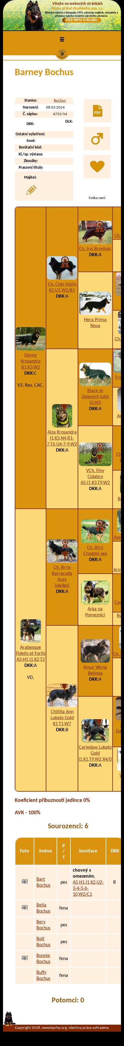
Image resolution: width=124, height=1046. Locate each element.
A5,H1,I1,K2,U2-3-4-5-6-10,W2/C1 (88, 888)
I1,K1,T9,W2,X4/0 (95, 759)
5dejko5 (62, 585)
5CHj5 (95, 402)
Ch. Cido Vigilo (62, 284)
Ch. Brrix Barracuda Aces (62, 573)
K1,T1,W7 (62, 724)
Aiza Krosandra (62, 432)
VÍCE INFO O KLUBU (81, 20)
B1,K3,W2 (30, 367)
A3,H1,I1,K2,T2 (31, 659)
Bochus (60, 101)
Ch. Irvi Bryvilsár (95, 249)
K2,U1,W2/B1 (62, 290)
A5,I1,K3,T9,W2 (95, 482)
